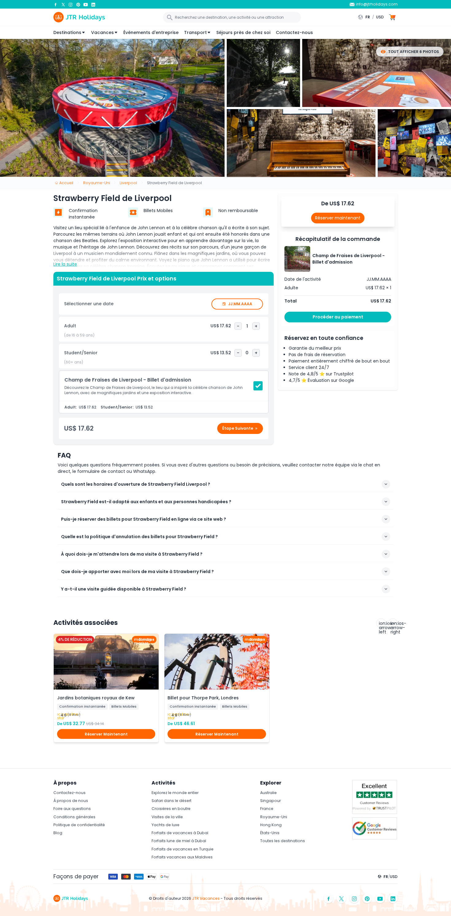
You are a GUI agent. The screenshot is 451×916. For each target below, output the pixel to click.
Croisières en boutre (171, 808)
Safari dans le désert (171, 800)
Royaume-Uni (273, 816)
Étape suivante (237, 428)
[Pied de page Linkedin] (393, 898)
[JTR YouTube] (85, 4)
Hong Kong (271, 824)
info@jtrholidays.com (377, 4)
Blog (57, 832)
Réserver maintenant (337, 218)
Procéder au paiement (338, 317)
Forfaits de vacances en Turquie (183, 849)
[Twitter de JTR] (63, 4)
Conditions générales (74, 816)
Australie (268, 792)
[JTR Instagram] (70, 4)
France (266, 808)
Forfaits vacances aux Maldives (182, 857)
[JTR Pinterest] (78, 4)
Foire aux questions (72, 808)
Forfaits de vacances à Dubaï (180, 832)
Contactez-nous (294, 32)
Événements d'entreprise (151, 32)
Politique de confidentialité (79, 824)
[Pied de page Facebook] (328, 898)
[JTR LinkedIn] (93, 4)
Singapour (270, 800)
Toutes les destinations (282, 840)
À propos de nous (70, 800)
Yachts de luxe (165, 824)
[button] (372, 17)
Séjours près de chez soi (243, 32)
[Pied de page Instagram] (354, 898)
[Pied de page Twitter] (341, 898)
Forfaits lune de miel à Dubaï (179, 840)
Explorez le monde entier (175, 792)
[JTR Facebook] (55, 4)
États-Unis (269, 832)
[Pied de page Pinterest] (367, 898)
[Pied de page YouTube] (380, 898)
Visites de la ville (167, 816)
